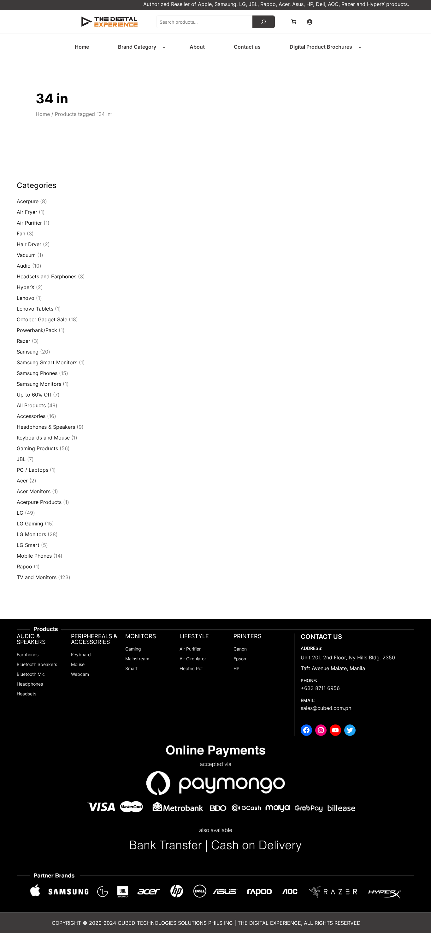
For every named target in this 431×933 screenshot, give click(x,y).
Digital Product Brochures (321, 47)
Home (43, 114)
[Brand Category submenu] (164, 47)
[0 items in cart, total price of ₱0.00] (293, 21)
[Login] (309, 21)
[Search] (263, 21)
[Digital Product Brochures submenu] (360, 47)
